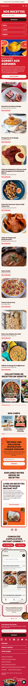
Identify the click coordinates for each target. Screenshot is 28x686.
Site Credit (3, 674)
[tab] (11, 618)
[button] (23, 6)
